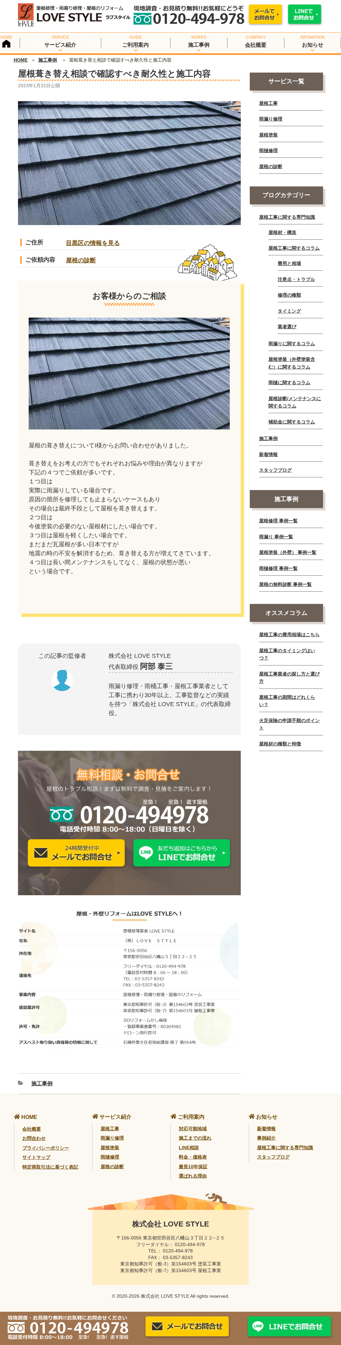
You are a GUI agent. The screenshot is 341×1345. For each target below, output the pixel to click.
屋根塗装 (268, 134)
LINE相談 (189, 1147)
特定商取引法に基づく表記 (50, 1167)
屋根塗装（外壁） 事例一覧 (287, 552)
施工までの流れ (195, 1138)
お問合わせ (34, 1138)
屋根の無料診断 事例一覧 (285, 584)
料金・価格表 (193, 1157)
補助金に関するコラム (291, 421)
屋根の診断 (81, 260)
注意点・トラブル (296, 279)
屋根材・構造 (282, 232)
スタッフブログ (275, 470)
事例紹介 (266, 1138)
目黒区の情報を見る (93, 243)
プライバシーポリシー (45, 1148)
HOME (21, 60)
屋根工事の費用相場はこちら (289, 634)
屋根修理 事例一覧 (278, 520)
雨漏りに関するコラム (291, 343)
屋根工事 (268, 103)
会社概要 (255, 45)
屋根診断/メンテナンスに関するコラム (294, 402)
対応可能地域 (193, 1128)
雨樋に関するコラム (289, 382)
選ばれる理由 (193, 1176)
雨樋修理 (268, 150)
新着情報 (268, 454)
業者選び (287, 326)
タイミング (289, 311)
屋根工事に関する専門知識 (287, 217)
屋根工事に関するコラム (294, 248)
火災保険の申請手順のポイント (289, 724)
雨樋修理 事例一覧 (278, 568)
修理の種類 (289, 295)
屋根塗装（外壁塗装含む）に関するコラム (291, 363)
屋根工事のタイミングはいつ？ (287, 654)
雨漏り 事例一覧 (276, 536)
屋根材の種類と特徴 (280, 743)
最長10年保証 (193, 1166)
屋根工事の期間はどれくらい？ (287, 700)
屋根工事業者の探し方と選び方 (289, 677)
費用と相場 (289, 263)
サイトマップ (36, 1157)
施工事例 (47, 60)
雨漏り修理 (270, 119)
